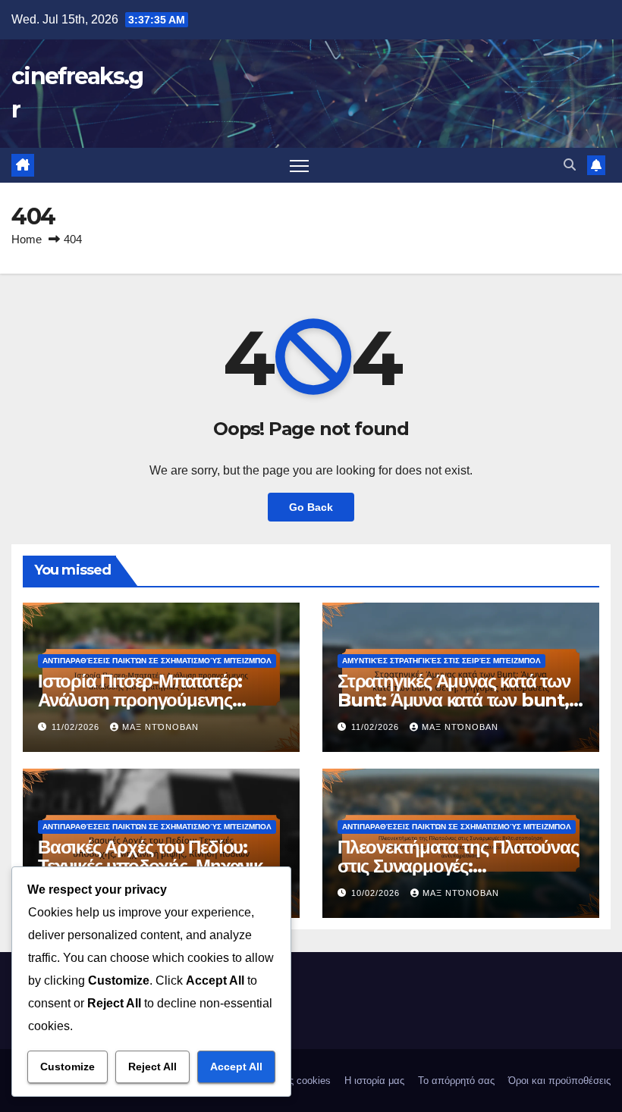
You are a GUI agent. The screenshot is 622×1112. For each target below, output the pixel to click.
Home (26, 239)
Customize (67, 1066)
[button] (570, 164)
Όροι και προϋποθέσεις (559, 1080)
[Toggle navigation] (299, 165)
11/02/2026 (77, 726)
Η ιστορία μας (374, 1080)
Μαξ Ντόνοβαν (160, 726)
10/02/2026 (377, 892)
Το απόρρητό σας (456, 1080)
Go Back (311, 507)
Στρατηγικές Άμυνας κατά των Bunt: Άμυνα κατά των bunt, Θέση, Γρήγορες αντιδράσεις (454, 700)
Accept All (236, 1066)
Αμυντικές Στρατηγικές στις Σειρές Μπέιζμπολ (441, 660)
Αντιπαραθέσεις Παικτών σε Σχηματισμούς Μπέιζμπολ (157, 660)
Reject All (152, 1066)
